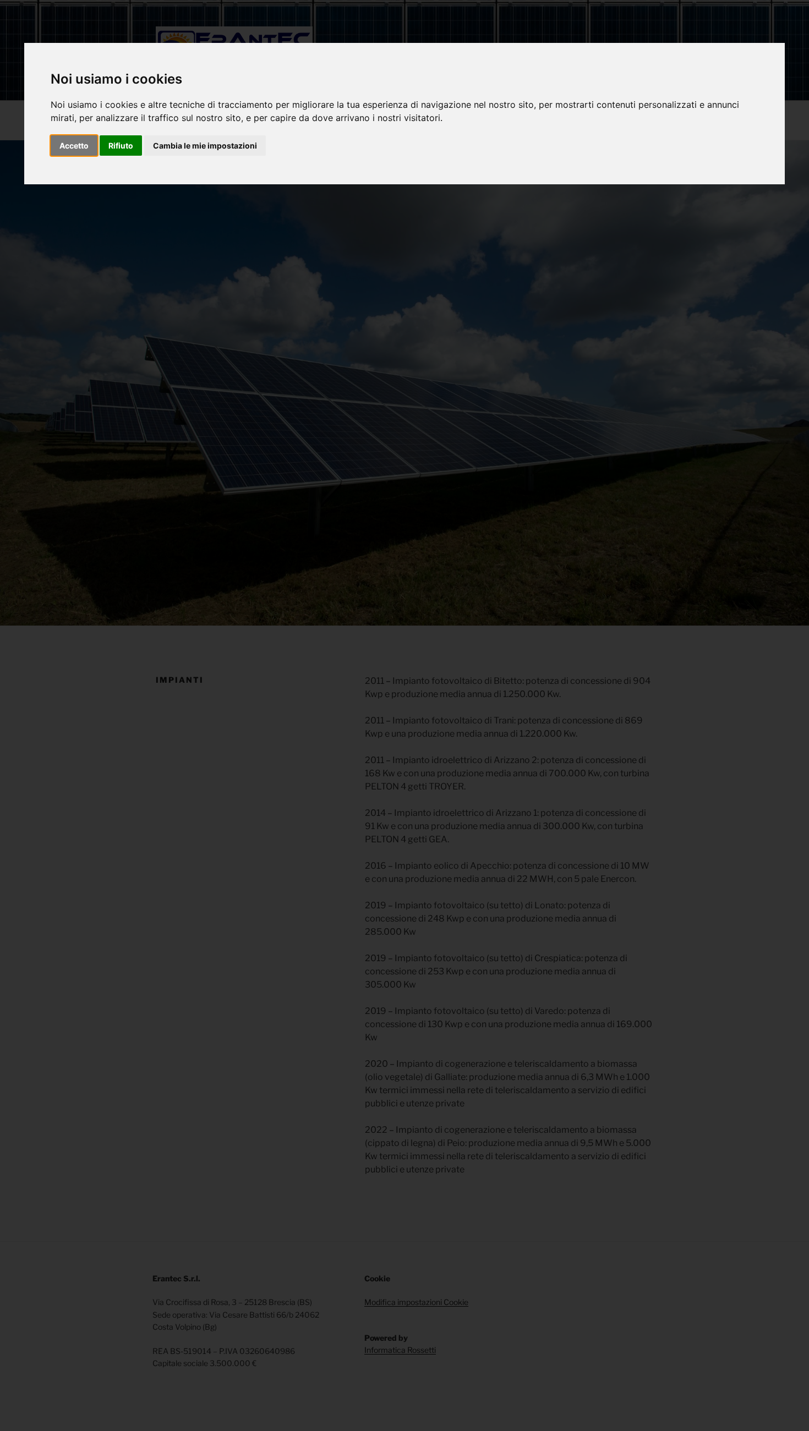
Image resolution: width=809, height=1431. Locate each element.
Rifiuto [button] (120, 145)
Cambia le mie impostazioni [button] (205, 145)
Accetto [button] (74, 145)
